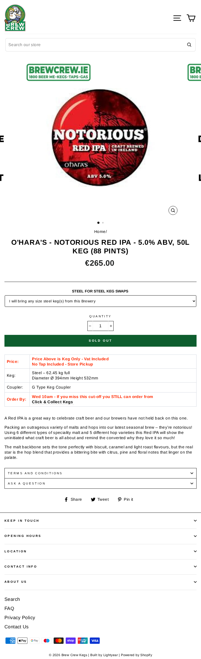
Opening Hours (23, 535)
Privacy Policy (19, 617)
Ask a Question (27, 483)
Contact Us (16, 626)
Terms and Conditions (35, 473)
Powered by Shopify (136, 655)
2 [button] (103, 223)
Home (100, 231)
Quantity (100, 316)
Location (15, 551)
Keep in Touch (22, 520)
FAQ (9, 608)
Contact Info (20, 566)
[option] (100, 137)
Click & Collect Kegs (52, 402)
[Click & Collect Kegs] (73, 402)
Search (12, 599)
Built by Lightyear (104, 655)
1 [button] (98, 223)
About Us (15, 581)
